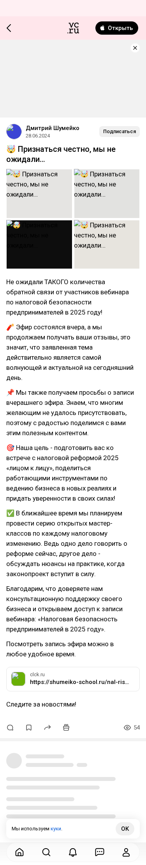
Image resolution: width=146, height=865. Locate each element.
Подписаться (119, 131)
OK (125, 828)
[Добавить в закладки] (28, 727)
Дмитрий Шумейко (52, 128)
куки (56, 829)
